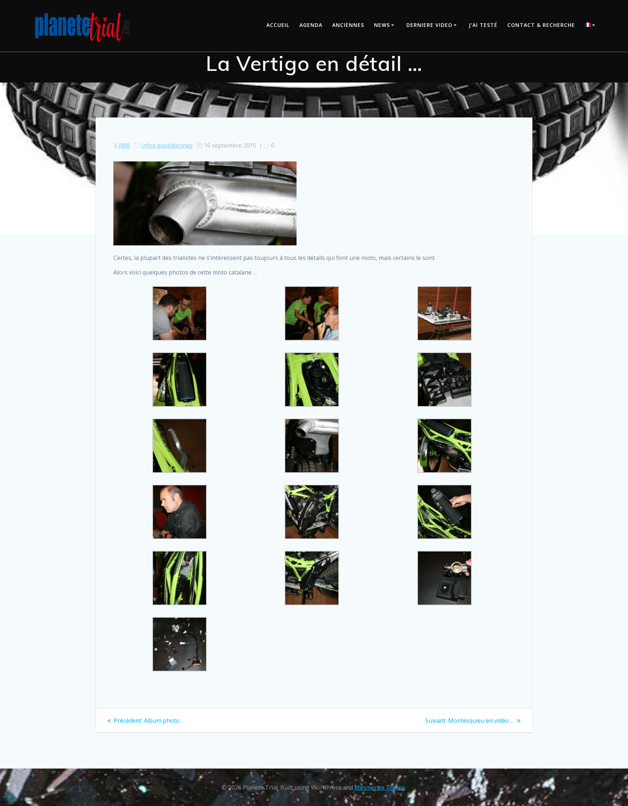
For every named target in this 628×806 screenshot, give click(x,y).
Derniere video (429, 24)
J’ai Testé (483, 24)
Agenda (310, 24)
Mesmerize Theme (379, 787)
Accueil (277, 24)
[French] (591, 25)
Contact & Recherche (541, 24)
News (382, 24)
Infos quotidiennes (167, 145)
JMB (124, 145)
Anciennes (348, 24)
